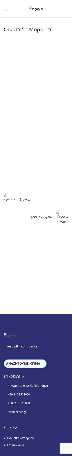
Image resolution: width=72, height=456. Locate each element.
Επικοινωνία (15, 445)
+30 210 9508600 (19, 394)
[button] (67, 8)
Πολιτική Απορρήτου (21, 438)
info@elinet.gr (17, 412)
